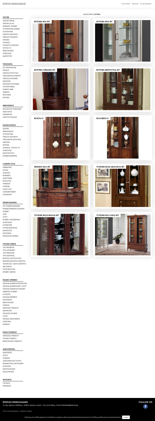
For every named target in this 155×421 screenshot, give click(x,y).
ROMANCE (7, 175)
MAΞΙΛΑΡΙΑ (7, 266)
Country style (9, 164)
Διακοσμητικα (9, 349)
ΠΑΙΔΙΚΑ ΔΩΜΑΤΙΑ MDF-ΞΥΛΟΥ (14, 286)
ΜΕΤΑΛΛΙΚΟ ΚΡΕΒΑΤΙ (10, 236)
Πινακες (6, 358)
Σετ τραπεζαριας (9, 68)
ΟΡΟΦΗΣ (6, 383)
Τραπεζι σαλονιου (10, 34)
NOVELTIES (7, 181)
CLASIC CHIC (7, 189)
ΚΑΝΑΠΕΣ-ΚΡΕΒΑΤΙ (10, 26)
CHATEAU (6, 186)
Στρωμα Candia (9, 244)
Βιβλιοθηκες (8, 51)
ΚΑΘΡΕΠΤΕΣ (7, 56)
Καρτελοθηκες (9, 369)
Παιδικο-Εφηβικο (10, 280)
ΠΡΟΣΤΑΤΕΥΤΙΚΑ (9, 269)
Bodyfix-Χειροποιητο (12, 258)
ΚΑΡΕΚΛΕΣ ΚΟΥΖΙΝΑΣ (11, 84)
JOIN (4, 214)
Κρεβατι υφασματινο (11, 220)
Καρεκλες (7, 81)
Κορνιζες (7, 366)
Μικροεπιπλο (8, 105)
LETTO (5, 217)
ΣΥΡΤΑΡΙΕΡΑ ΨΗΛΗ (10, 228)
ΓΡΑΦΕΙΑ (6, 305)
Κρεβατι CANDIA (9, 272)
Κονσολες (7, 53)
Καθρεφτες (7, 353)
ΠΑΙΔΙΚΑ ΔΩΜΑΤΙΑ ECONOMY (14, 289)
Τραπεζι (6, 70)
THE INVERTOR (8, 247)
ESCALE (5, 170)
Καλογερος (7, 112)
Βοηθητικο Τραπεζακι (12, 109)
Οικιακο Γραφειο (10, 338)
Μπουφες (7, 95)
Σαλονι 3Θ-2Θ (8, 23)
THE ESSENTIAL (9, 256)
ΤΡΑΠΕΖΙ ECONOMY (10, 37)
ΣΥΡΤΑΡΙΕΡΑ (7, 225)
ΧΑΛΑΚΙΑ (6, 324)
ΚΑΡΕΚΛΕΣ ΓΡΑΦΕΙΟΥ (11, 308)
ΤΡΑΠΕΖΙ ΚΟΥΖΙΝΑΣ (10, 78)
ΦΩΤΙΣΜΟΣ (7, 380)
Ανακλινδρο (8, 131)
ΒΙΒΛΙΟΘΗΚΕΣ (8, 302)
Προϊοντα (126, 4)
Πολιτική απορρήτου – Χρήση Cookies (17, 411)
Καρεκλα (6, 142)
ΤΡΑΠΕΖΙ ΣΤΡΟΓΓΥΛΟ (10, 73)
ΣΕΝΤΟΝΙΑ (7, 322)
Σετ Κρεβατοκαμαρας (11, 206)
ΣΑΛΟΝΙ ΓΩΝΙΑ (8, 21)
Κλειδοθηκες (8, 372)
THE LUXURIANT (9, 250)
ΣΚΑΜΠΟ (6, 92)
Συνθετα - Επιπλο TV (11, 148)
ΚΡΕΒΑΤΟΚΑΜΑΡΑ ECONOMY (14, 209)
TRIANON (6, 184)
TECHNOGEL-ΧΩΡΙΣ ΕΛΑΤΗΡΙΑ (14, 264)
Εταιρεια (135, 4)
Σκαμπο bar (8, 89)
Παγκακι (6, 40)
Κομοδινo (7, 222)
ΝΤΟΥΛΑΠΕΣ (7, 300)
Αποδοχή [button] (125, 417)
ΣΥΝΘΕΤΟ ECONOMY (11, 45)
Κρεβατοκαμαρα (10, 202)
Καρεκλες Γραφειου (11, 336)
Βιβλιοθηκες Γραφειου (12, 341)
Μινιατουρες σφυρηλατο (13, 363)
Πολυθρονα (8, 32)
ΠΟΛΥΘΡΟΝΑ (8, 134)
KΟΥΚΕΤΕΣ (7, 294)
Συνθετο (6, 42)
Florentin (7, 195)
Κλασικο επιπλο (9, 125)
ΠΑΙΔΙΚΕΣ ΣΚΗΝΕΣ (10, 313)
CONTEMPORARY (9, 192)
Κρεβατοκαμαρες (10, 156)
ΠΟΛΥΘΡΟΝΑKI (9, 87)
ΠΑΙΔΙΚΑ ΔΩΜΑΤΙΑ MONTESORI (15, 283)
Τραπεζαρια (7, 64)
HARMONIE (7, 167)
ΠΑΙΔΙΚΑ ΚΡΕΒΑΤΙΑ (10, 297)
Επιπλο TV (7, 48)
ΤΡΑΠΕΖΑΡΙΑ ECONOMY (12, 76)
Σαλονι (6, 17)
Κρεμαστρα (7, 114)
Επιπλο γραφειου (10, 332)
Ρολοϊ (5, 355)
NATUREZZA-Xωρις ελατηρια (14, 261)
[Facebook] (145, 406)
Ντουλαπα (7, 233)
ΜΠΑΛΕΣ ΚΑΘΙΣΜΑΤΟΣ (11, 319)
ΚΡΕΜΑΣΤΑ (7, 386)
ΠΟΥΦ (5, 316)
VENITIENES (7, 178)
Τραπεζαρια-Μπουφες (12, 139)
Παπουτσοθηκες (10, 117)
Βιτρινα (6, 97)
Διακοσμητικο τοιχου (12, 361)
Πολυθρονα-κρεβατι (11, 29)
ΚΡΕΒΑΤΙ (6, 211)
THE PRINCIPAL (8, 253)
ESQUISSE (6, 173)
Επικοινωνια (145, 4)
